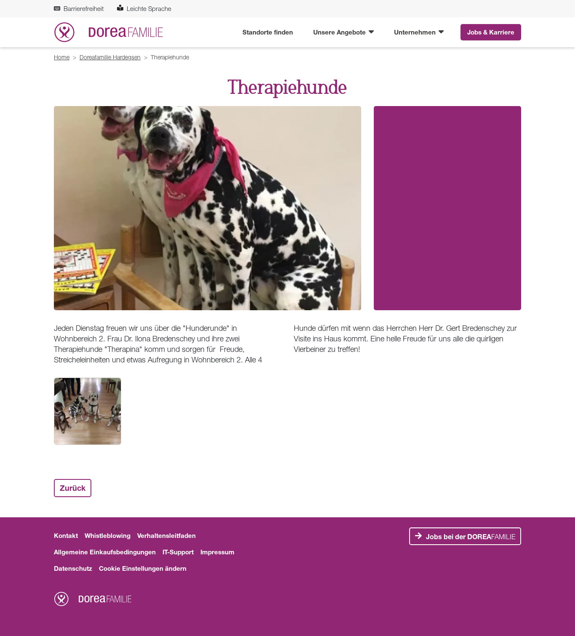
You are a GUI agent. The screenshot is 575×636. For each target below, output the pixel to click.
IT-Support (178, 552)
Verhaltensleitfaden (166, 535)
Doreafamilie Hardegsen (110, 57)
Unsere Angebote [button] (340, 32)
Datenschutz (73, 568)
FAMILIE (470, 536)
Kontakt (66, 535)
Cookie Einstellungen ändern (142, 568)
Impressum (217, 552)
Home (61, 57)
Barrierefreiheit (84, 8)
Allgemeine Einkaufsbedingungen (105, 552)
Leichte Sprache (149, 8)
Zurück (72, 487)
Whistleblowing (107, 535)
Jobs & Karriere (490, 32)
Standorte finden (267, 32)
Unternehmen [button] (415, 32)
